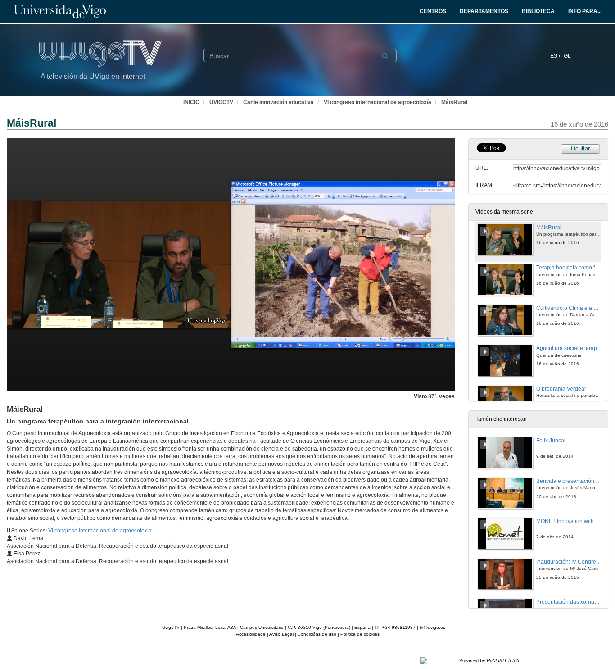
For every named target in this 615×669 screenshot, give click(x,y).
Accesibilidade (251, 634)
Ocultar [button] (580, 148)
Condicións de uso (317, 634)
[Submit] (385, 56)
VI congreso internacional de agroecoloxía (377, 102)
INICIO (191, 102)
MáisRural (454, 102)
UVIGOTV (221, 102)
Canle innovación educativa (278, 102)
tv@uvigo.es (432, 627)
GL (567, 56)
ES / (555, 56)
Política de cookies (360, 634)
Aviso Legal (281, 634)
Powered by (489, 660)
